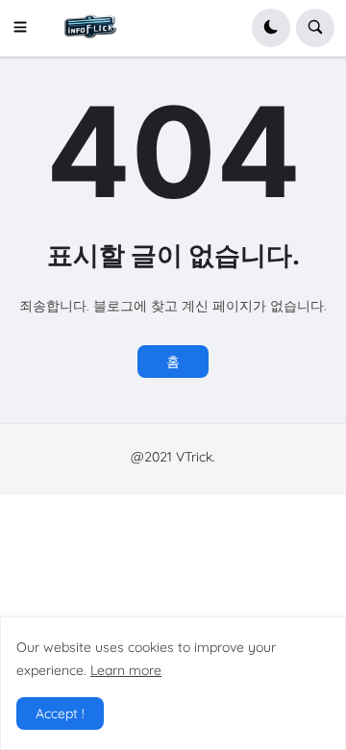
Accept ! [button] (60, 713)
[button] (26, 28)
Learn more (125, 670)
